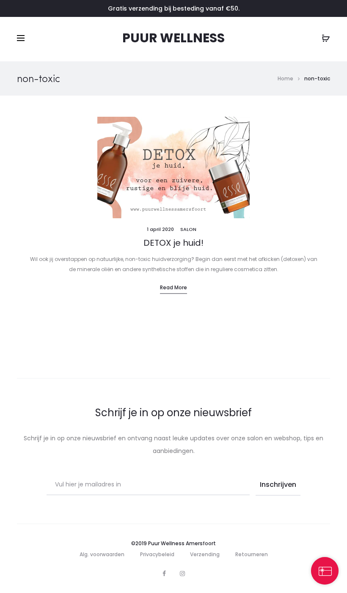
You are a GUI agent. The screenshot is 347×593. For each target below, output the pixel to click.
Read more (173, 287)
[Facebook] (164, 574)
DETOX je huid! (173, 243)
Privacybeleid (157, 554)
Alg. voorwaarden (102, 554)
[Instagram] (182, 574)
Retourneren (251, 554)
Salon (188, 229)
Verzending (205, 554)
